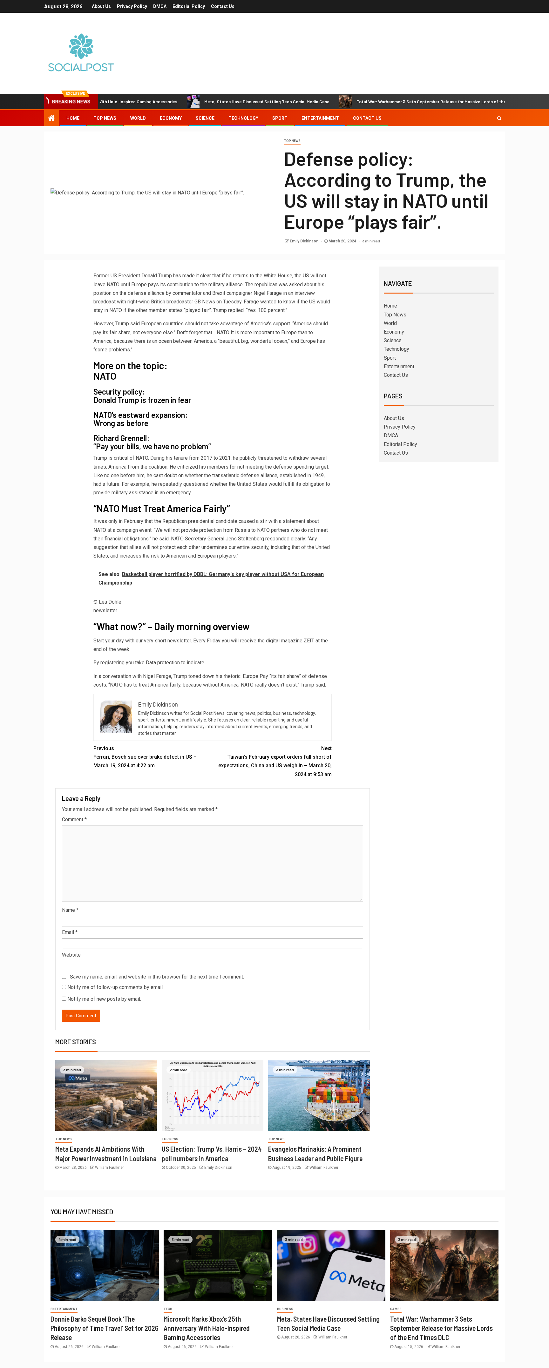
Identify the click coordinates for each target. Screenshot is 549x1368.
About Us (101, 6)
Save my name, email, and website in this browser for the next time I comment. (157, 977)
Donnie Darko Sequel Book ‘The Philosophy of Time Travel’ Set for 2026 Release (105, 1328)
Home (72, 118)
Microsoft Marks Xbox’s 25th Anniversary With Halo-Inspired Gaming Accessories (207, 1328)
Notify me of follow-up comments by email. (115, 987)
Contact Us (222, 6)
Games (396, 1309)
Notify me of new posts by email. (104, 999)
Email (70, 932)
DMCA (159, 6)
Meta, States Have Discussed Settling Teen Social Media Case (228, 101)
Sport (280, 118)
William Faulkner (109, 1167)
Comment (74, 819)
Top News (104, 118)
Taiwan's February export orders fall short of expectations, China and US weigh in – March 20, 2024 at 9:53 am (275, 761)
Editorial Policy (189, 6)
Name (70, 910)
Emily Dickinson (304, 241)
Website (71, 955)
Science (205, 118)
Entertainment (320, 118)
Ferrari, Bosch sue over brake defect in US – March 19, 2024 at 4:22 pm (145, 757)
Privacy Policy (132, 6)
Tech (168, 1309)
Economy (171, 118)
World (138, 118)
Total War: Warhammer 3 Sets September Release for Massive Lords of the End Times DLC (408, 101)
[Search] (499, 118)
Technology (243, 118)
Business (285, 1309)
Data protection (163, 663)
